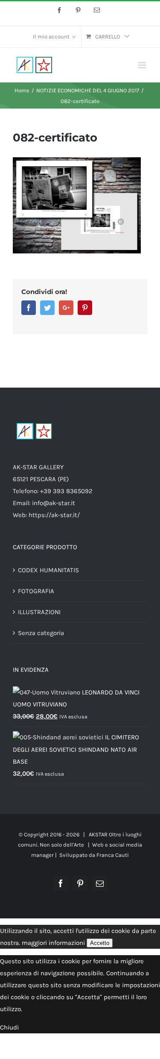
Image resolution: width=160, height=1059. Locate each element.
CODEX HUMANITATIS (48, 570)
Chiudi (9, 1027)
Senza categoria (41, 633)
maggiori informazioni (53, 943)
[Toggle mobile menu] (142, 65)
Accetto (99, 943)
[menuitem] (54, 36)
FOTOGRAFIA (36, 591)
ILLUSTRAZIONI (39, 612)
